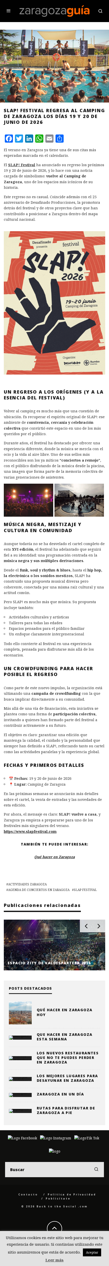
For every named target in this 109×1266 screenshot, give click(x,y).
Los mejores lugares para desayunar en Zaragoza (67, 1078)
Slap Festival (85, 890)
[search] (96, 1169)
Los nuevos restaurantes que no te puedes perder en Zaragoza (68, 1058)
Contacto (28, 1194)
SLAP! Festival (21, 164)
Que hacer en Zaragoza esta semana (64, 1036)
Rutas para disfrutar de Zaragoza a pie (66, 1110)
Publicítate (58, 1198)
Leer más (54, 1259)
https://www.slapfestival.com (30, 831)
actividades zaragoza (27, 884)
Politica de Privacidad (72, 1194)
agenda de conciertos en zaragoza (38, 890)
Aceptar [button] (92, 1252)
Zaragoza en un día (60, 1094)
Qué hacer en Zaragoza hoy (64, 1012)
